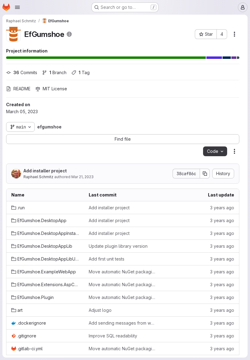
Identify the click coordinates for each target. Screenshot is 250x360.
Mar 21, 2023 (82, 177)
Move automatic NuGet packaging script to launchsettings (122, 271)
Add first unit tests (106, 258)
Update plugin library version (118, 246)
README (21, 88)
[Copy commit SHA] (205, 173)
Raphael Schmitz (38, 177)
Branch (57, 72)
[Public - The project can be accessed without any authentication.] (69, 34)
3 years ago (222, 207)
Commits (25, 72)
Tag (84, 72)
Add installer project (45, 170)
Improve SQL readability (113, 335)
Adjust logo (100, 310)
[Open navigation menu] (17, 7)
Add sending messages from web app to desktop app (122, 323)
